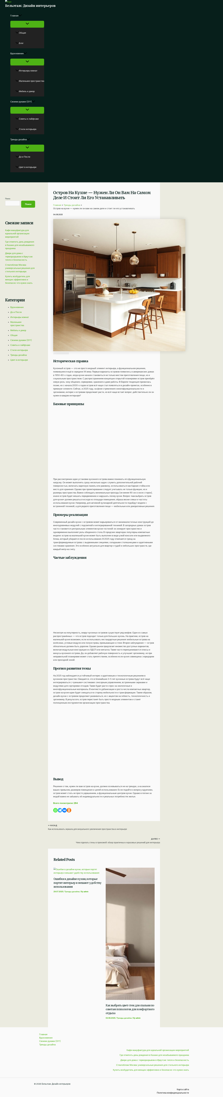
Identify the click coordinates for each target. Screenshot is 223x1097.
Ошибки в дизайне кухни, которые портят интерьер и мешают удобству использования (77, 882)
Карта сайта (183, 1089)
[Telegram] (60, 810)
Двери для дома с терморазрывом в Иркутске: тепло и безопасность (19, 256)
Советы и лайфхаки (29, 119)
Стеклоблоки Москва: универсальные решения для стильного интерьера (20, 268)
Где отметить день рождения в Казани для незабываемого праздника (19, 245)
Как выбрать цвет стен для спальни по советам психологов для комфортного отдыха (130, 1009)
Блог (21, 43)
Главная (14, 15)
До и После (24, 156)
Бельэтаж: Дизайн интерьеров (30, 6)
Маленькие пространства (31, 81)
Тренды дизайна (18, 139)
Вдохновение (17, 53)
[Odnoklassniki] (69, 810)
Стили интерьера (27, 129)
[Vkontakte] (64, 810)
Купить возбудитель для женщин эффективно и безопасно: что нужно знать (19, 279)
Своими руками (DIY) (21, 101)
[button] (20, 15)
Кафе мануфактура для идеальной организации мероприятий (17, 233)
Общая (22, 33)
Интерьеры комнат (28, 70)
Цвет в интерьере (27, 167)
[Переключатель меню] (27, 24)
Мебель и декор (27, 91)
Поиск (7, 199)
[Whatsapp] (55, 810)
